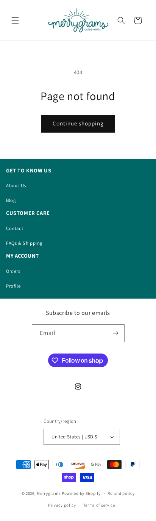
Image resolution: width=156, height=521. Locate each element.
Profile (13, 286)
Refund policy (121, 493)
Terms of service (99, 505)
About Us (16, 185)
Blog (11, 200)
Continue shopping (78, 123)
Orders (13, 271)
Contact (14, 228)
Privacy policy (62, 505)
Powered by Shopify (81, 493)
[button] (15, 20)
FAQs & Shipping (24, 243)
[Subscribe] (116, 333)
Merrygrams (49, 493)
